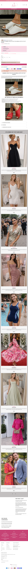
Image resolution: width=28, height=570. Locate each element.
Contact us (2, 545)
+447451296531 (16, 549)
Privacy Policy (7, 545)
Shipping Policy (14, 537)
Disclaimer (7, 544)
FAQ (1, 546)
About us (2, 544)
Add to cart (14, 64)
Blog (1, 550)
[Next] (15, 494)
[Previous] (12, 494)
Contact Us (25, 535)
